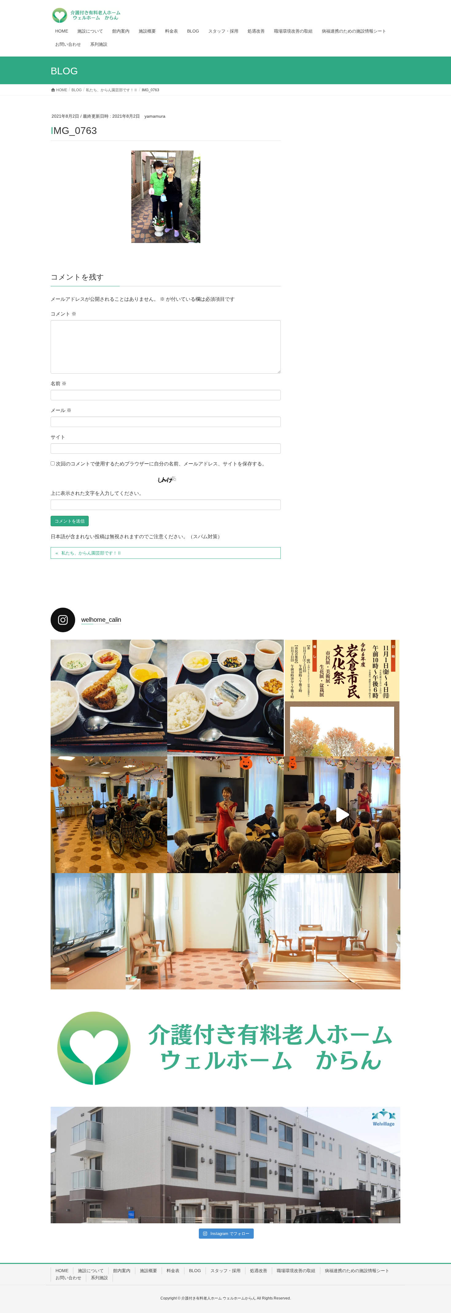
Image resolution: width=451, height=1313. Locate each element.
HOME (62, 1270)
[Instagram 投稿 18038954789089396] (342, 931)
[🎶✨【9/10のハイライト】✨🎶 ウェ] (225, 814)
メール (61, 410)
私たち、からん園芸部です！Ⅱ (91, 553)
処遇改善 (258, 1270)
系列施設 (99, 1277)
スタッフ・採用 (225, 1270)
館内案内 (121, 1270)
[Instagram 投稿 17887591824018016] (109, 1048)
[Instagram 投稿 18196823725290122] (225, 1165)
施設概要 (148, 1270)
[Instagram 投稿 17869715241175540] (342, 1165)
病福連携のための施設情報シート (357, 1270)
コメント (63, 313)
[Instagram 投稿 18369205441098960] (109, 1165)
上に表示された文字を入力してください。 (97, 493)
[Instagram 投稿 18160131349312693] (225, 1048)
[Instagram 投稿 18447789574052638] (109, 931)
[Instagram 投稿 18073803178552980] (225, 931)
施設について (91, 1270)
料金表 (173, 1270)
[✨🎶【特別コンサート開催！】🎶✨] (342, 814)
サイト (58, 437)
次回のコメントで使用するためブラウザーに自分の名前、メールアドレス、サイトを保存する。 (161, 463)
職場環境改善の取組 (296, 1270)
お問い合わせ (68, 1277)
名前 (59, 383)
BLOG (195, 1270)
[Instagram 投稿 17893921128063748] (342, 1048)
